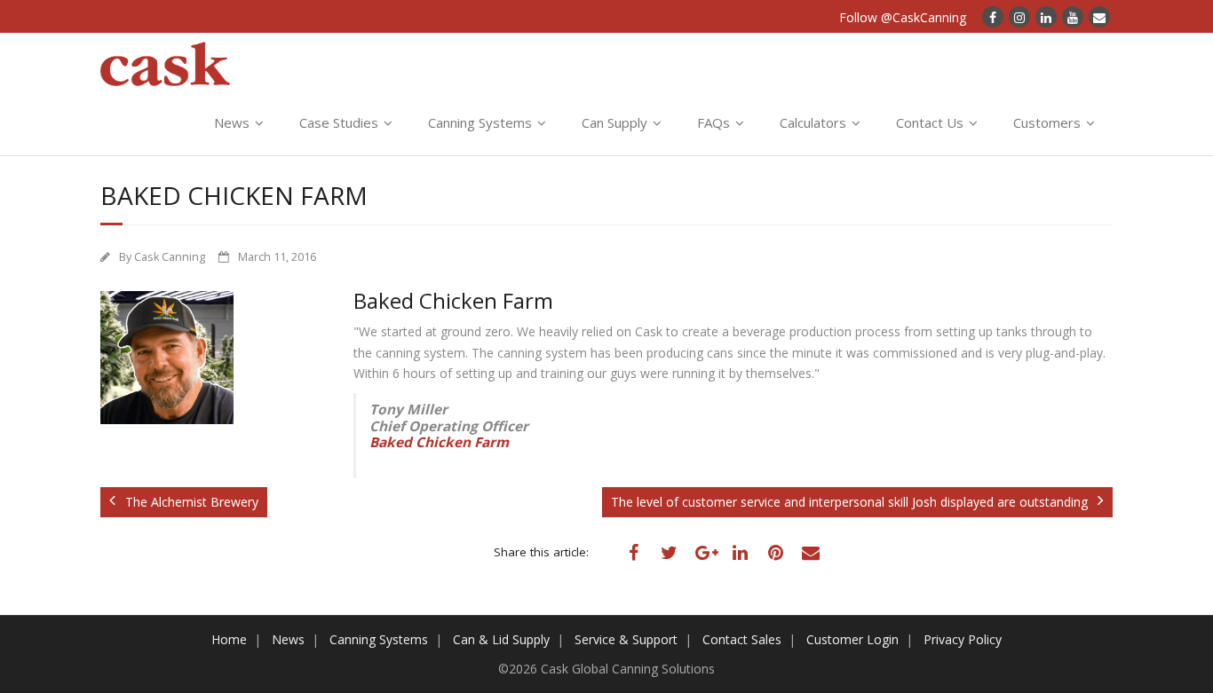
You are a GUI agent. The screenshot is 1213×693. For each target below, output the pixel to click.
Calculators (813, 122)
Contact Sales (741, 639)
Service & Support (626, 639)
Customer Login (852, 639)
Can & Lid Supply (501, 639)
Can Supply (614, 122)
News (232, 122)
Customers (1047, 122)
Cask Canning (169, 256)
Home (229, 639)
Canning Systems (480, 122)
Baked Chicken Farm (439, 442)
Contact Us (929, 122)
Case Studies (338, 122)
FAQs (713, 122)
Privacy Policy (963, 639)
